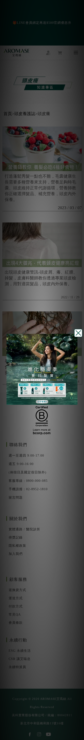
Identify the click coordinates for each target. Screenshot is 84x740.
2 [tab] (71, 398)
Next (75, 370)
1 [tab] (71, 394)
